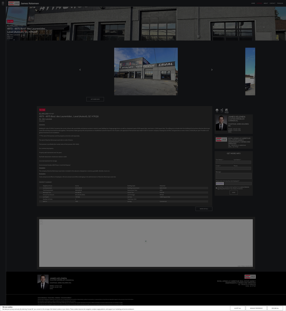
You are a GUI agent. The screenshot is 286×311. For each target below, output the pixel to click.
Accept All (237, 308)
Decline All (275, 308)
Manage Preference (256, 308)
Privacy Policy (138, 309)
